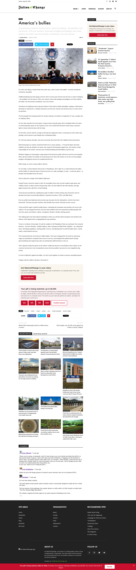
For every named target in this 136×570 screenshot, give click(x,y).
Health (64, 388)
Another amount (59, 303)
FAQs (54, 521)
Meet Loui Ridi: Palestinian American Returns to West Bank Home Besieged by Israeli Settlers (51, 373)
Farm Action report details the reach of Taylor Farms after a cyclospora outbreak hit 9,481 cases (73, 437)
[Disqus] (51, 473)
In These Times (92, 534)
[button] (115, 8)
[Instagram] (110, 1)
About (55, 512)
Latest (84, 9)
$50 (39, 303)
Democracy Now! (92, 523)
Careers (55, 518)
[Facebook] (106, 1)
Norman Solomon (103, 52)
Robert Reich (23, 37)
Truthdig (89, 526)
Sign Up (109, 9)
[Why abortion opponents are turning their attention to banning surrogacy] (29, 426)
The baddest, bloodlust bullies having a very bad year (107, 74)
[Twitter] (113, 1)
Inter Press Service (93, 529)
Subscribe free (28, 277)
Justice (42, 348)
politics (44, 311)
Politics (20, 19)
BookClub (21, 523)
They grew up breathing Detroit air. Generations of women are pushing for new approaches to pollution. (28, 376)
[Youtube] (116, 1)
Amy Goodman (102, 91)
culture (38, 311)
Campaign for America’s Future (96, 518)
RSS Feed (21, 526)
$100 (47, 303)
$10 (24, 303)
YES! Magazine (91, 532)
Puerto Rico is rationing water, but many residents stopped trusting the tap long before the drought (73, 414)
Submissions (57, 523)
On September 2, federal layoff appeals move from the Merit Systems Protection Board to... (107, 62)
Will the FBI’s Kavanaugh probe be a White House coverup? (33, 326)
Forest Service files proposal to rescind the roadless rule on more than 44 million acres (50, 432)
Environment (22, 348)
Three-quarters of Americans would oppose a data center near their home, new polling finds (28, 352)
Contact (55, 526)
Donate (101, 9)
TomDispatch (91, 521)
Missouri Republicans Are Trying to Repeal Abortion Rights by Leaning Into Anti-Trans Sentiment (72, 354)
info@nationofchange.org (59, 561)
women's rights (67, 311)
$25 (32, 303)
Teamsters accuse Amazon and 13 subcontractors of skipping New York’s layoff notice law (28, 413)
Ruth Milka (101, 103)
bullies (32, 311)
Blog (20, 521)
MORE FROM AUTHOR (40, 334)
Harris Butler (101, 68)
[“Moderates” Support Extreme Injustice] (92, 50)
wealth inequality (56, 311)
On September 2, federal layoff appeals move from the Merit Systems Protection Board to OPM (50, 352)
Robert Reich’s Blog (93, 512)
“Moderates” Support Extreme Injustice (105, 49)
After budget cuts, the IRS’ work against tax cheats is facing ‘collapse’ (70, 326)
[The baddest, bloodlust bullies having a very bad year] (51, 401)
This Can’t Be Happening (94, 515)
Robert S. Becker (102, 78)
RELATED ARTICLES (25, 334)
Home (20, 512)
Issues (75, 9)
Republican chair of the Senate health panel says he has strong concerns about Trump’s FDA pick (72, 392)
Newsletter (22, 515)
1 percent (26, 311)
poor (49, 311)
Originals (92, 9)
